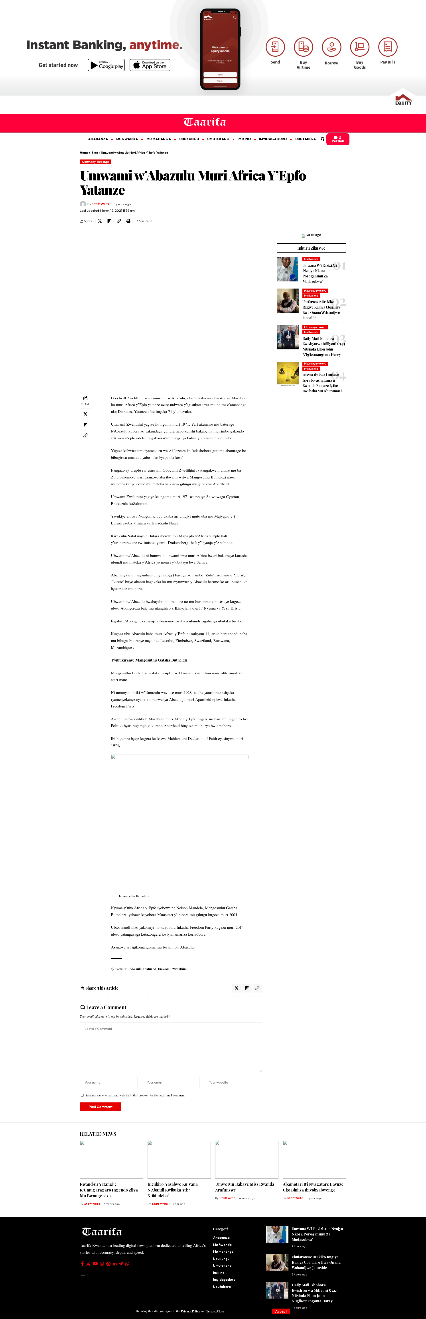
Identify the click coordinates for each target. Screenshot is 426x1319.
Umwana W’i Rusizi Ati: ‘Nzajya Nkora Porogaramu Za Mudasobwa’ (317, 1234)
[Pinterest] (108, 1263)
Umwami (164, 969)
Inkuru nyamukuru (315, 290)
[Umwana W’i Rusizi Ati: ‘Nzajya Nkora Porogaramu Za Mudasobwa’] (288, 269)
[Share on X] (99, 221)
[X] (88, 1263)
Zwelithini (179, 969)
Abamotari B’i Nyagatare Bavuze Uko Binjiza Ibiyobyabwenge (313, 1187)
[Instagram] (102, 1263)
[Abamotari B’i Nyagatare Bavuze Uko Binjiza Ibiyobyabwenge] (314, 1160)
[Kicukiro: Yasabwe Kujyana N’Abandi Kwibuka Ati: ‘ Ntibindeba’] (179, 1160)
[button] (281, 1311)
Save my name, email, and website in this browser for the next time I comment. (135, 1095)
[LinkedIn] (115, 1263)
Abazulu (136, 969)
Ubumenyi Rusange (95, 162)
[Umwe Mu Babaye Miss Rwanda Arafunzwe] (246, 1160)
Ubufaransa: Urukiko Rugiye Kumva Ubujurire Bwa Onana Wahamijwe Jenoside (316, 1262)
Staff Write (101, 204)
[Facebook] (82, 1263)
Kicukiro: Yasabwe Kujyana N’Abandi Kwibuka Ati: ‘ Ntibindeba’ (173, 1190)
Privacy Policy (190, 1311)
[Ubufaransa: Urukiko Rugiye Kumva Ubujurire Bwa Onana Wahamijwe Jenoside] (288, 301)
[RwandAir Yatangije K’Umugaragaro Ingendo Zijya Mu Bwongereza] (111, 1160)
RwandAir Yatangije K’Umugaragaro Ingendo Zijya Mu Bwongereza (109, 1190)
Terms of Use (215, 1311)
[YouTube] (95, 1263)
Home (84, 153)
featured (149, 969)
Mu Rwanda (311, 259)
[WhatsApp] (127, 1263)
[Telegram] (121, 1263)
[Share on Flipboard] (109, 221)
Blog (94, 153)
